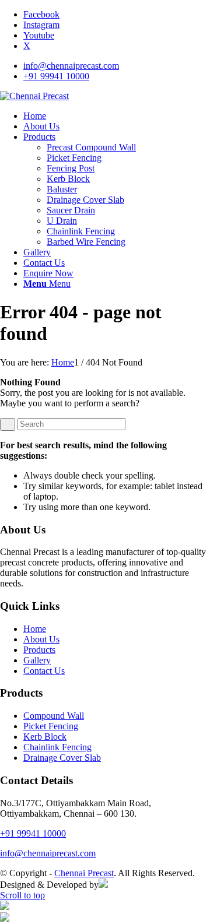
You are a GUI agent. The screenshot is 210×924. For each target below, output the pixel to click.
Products (39, 650)
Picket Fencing (50, 726)
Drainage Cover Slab (62, 758)
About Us (41, 639)
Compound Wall (53, 716)
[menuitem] (116, 66)
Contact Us (44, 671)
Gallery (37, 660)
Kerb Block (44, 737)
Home (34, 629)
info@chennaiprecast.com (71, 66)
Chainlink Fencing (57, 747)
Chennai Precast (84, 873)
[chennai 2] (34, 96)
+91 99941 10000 (56, 76)
